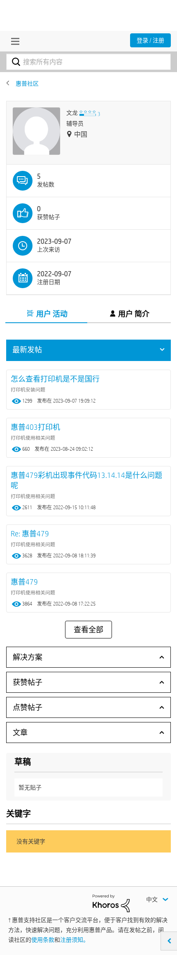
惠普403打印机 (35, 427)
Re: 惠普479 (30, 533)
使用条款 (42, 939)
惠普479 (24, 582)
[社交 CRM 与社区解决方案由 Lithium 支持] (111, 902)
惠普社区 (27, 83)
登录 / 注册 (150, 40)
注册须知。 (74, 939)
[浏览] (13, 41)
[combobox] (88, 62)
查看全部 (88, 630)
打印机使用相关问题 (33, 437)
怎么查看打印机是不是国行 (55, 379)
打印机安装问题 (28, 389)
